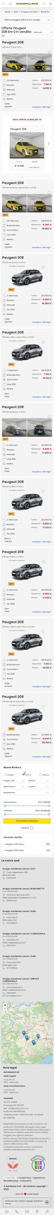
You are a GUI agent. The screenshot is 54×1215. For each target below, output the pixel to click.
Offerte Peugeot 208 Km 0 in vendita (22, 19)
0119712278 (11, 945)
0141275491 (11, 878)
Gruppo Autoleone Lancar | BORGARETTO (23, 888)
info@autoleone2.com (18, 1108)
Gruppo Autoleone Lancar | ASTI (19, 868)
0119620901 (11, 993)
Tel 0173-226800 (10, 1102)
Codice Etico (26, 1181)
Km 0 (28, 774)
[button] (38, 1036)
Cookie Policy (24, 1178)
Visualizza (28, 820)
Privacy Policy (10, 1178)
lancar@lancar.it (13, 995)
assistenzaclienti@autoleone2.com (19, 1149)
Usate (11, 774)
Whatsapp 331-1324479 (14, 1105)
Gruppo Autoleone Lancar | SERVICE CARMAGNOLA (21, 980)
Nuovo (46, 774)
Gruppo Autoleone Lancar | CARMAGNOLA (24, 933)
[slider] (5, 806)
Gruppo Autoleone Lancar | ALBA (19, 911)
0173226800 (11, 923)
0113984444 (11, 900)
